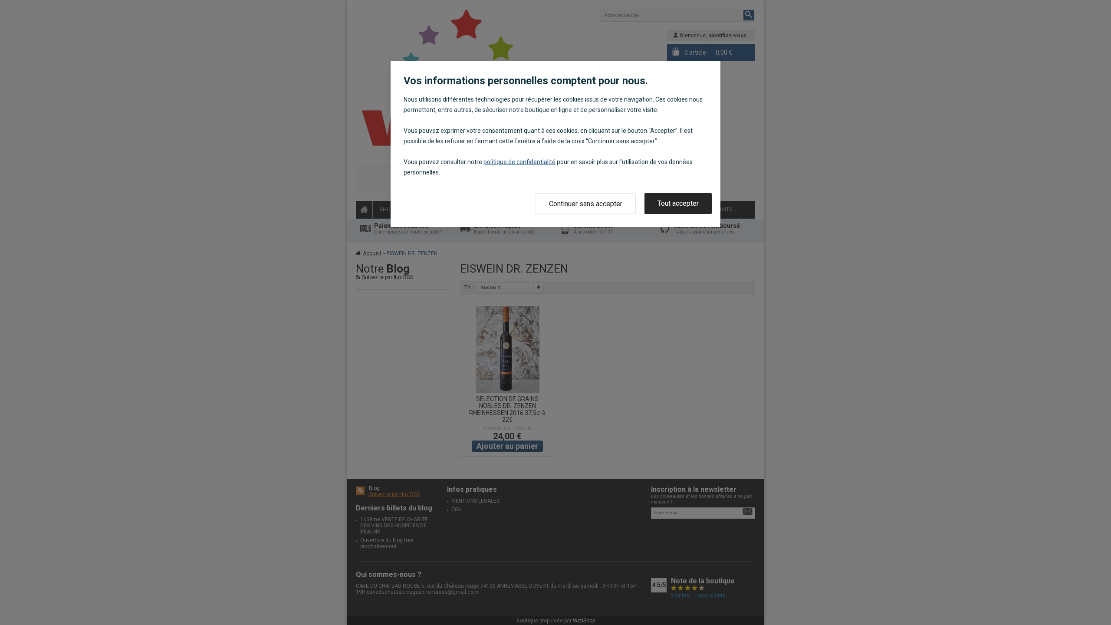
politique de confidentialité (519, 161)
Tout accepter (678, 203)
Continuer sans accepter (585, 204)
